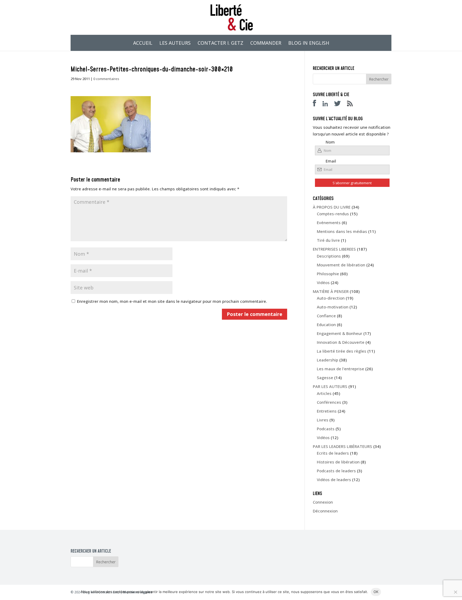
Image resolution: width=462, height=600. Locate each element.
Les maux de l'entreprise (340, 368)
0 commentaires (106, 78)
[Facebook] (317, 104)
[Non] (455, 592)
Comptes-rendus (333, 213)
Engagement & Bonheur (339, 333)
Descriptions (329, 256)
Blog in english (308, 43)
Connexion (323, 502)
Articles (324, 393)
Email (331, 161)
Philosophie (328, 273)
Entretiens (327, 411)
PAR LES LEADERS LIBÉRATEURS (342, 446)
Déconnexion (325, 511)
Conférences (329, 402)
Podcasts (325, 428)
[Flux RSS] (352, 104)
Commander (265, 43)
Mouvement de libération (341, 264)
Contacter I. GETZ (220, 43)
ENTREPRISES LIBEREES (334, 249)
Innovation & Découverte (340, 342)
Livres (322, 419)
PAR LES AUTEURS (330, 386)
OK (376, 592)
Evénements (329, 222)
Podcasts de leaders (336, 470)
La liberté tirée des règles (341, 351)
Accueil (142, 43)
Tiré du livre (328, 240)
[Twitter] (340, 104)
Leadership (327, 360)
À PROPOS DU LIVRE (332, 207)
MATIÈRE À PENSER (331, 291)
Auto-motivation (332, 307)
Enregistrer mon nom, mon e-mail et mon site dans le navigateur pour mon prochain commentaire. (172, 301)
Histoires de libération (338, 462)
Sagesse (325, 377)
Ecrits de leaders (333, 453)
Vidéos (323, 282)
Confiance (326, 315)
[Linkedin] (327, 104)
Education (326, 324)
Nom (330, 142)
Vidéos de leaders (334, 479)
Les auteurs (175, 43)
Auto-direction (331, 298)
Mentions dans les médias (342, 231)
